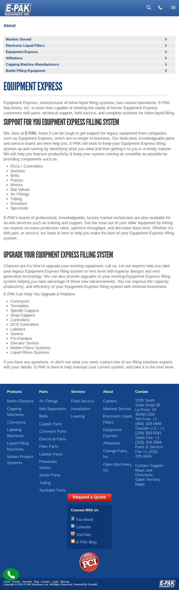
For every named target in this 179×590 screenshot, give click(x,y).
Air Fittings (48, 401)
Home (6, 581)
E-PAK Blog (86, 542)
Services (78, 392)
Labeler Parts (50, 454)
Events (16, 581)
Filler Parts (48, 446)
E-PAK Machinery (34, 584)
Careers (110, 401)
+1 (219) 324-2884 (148, 440)
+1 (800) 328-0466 (148, 421)
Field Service (82, 401)
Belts (43, 416)
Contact (141, 392)
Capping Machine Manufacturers (32, 64)
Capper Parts (50, 424)
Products (14, 392)
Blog (36, 581)
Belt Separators (52, 409)
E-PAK (30, 133)
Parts (43, 392)
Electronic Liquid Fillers (25, 45)
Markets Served (18, 39)
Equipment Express (22, 52)
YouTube (83, 535)
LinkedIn (83, 527)
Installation (80, 409)
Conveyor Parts (52, 431)
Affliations (14, 58)
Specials (27, 581)
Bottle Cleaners (20, 401)
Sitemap (64, 581)
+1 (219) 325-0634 (146, 454)
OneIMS (92, 584)
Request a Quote (89, 497)
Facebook (84, 519)
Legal (55, 581)
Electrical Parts (52, 439)
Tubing (45, 483)
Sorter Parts (49, 475)
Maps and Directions (144, 472)
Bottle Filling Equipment (25, 71)
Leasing (78, 416)
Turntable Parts (52, 490)
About (108, 392)
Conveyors (16, 422)
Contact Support (149, 465)
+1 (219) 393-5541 (149, 430)
